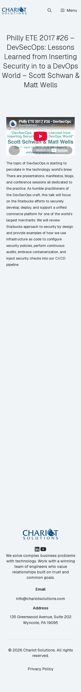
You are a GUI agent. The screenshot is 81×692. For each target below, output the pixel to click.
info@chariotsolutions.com (40, 598)
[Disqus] (40, 334)
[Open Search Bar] (49, 10)
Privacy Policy (40, 668)
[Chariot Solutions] (14, 10)
